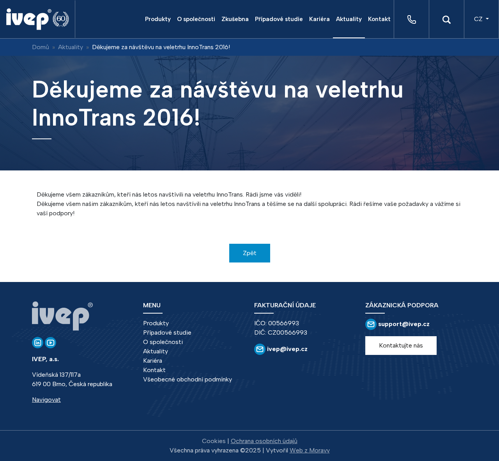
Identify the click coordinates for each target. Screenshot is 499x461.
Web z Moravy (310, 450)
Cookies (214, 441)
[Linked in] (37, 342)
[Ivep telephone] (411, 19)
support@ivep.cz (404, 324)
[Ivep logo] (40, 19)
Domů (40, 47)
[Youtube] (50, 342)
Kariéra (319, 19)
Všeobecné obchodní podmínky (187, 379)
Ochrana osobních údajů (264, 441)
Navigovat (46, 399)
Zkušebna (235, 19)
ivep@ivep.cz (286, 349)
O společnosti (196, 19)
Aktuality (349, 19)
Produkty (158, 19)
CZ (479, 19)
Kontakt (379, 19)
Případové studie (279, 19)
